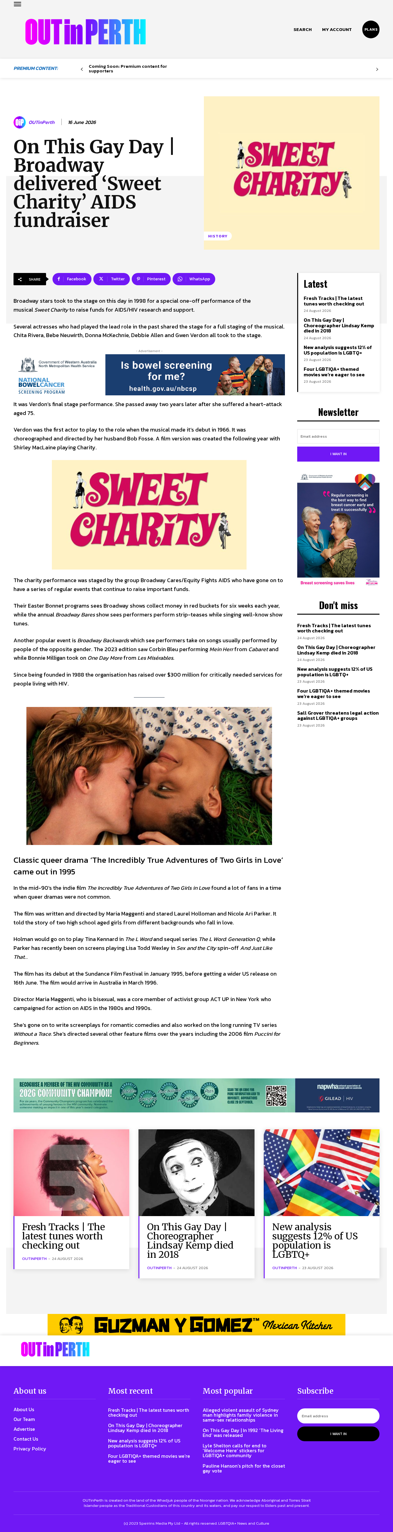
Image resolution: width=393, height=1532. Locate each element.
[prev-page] (82, 69)
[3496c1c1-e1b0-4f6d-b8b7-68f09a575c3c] (196, 1095)
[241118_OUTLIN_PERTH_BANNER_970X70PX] (196, 1324)
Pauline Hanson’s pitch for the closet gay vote (244, 1468)
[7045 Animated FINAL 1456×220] (149, 374)
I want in (338, 454)
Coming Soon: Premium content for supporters (128, 68)
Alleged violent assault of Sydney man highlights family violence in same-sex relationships (241, 1414)
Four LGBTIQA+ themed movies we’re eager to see (334, 371)
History (218, 236)
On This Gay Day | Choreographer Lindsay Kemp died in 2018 (339, 325)
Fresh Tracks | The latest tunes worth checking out (334, 300)
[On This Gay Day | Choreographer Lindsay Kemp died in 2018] (196, 1172)
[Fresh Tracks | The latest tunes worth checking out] (71, 1172)
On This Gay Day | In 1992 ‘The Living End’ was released (243, 1432)
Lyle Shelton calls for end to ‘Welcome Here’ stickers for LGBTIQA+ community (235, 1450)
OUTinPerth (41, 122)
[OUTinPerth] (21, 122)
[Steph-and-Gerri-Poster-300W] (338, 530)
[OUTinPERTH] (86, 32)
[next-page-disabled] (377, 69)
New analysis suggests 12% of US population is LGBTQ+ (338, 350)
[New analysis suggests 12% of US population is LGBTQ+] (321, 1172)
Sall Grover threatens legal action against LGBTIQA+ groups (338, 715)
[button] (303, 29)
